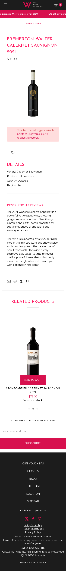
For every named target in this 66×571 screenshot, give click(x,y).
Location (33, 493)
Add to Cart (37, 379)
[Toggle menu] (5, 5)
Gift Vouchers (33, 463)
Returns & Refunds (33, 528)
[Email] (9, 281)
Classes (33, 471)
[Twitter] (21, 281)
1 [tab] (29, 409)
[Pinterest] (27, 281)
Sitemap (33, 501)
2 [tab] (33, 409)
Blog (33, 478)
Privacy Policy (33, 532)
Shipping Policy (33, 525)
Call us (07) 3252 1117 (33, 548)
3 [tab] (37, 409)
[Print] (15, 281)
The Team (33, 486)
